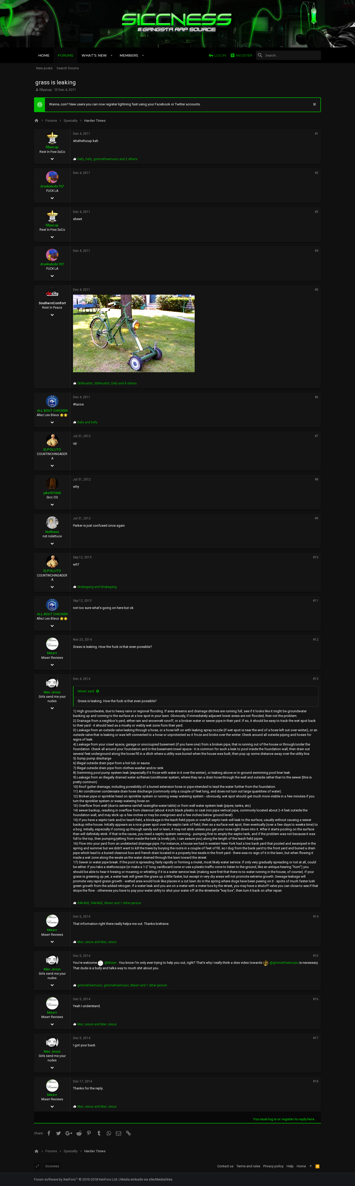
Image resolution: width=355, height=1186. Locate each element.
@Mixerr (110, 963)
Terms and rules (248, 1166)
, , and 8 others (107, 383)
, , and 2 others (107, 159)
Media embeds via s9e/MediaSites (146, 1179)
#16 (315, 999)
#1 (316, 133)
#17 (315, 1038)
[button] (111, 55)
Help (290, 1166)
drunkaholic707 (52, 186)
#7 (316, 436)
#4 (316, 251)
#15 (315, 956)
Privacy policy (273, 1166)
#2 (316, 173)
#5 (316, 290)
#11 (315, 600)
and (87, 422)
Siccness (52, 1166)
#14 (315, 916)
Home (301, 1166)
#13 (315, 679)
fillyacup (46, 90)
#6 (316, 397)
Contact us (225, 1166)
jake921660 (52, 493)
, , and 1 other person (109, 903)
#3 (316, 212)
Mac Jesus (52, 692)
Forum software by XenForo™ (76, 1179)
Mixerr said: (86, 691)
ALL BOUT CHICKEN (52, 410)
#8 (316, 479)
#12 (315, 639)
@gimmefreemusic (284, 963)
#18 (315, 1081)
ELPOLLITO (52, 449)
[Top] (310, 1166)
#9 (316, 518)
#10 (315, 557)
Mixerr (52, 653)
